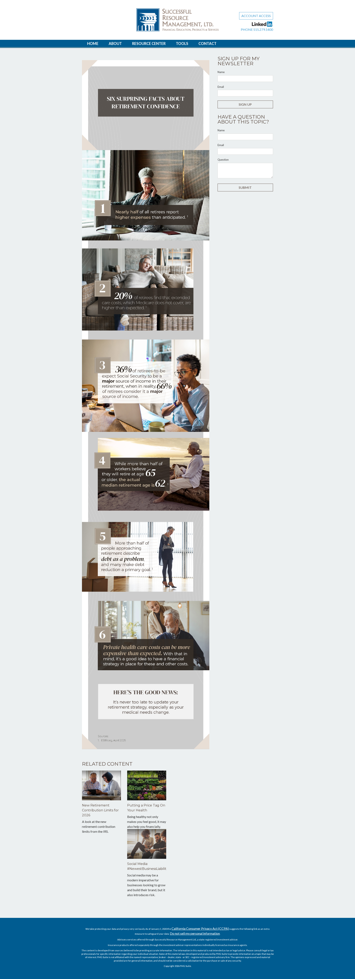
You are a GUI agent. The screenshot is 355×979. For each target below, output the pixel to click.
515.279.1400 (263, 29)
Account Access (256, 16)
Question (223, 159)
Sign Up (245, 104)
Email (221, 86)
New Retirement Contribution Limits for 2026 (100, 810)
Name (221, 72)
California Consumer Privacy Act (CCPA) (200, 928)
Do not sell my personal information (195, 933)
